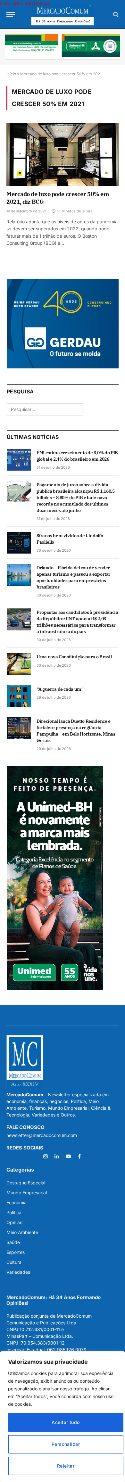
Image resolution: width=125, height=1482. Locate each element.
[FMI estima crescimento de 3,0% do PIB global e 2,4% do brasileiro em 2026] (19, 460)
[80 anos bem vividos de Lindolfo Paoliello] (19, 543)
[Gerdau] (63, 366)
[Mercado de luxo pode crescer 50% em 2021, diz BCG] (62, 154)
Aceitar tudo (65, 1422)
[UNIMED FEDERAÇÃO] (62, 47)
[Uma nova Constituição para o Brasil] (19, 664)
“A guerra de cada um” (60, 689)
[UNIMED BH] (55, 988)
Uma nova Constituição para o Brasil (74, 657)
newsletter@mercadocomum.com (41, 1135)
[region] (62, 1416)
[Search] (115, 14)
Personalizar (66, 1444)
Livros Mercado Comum (25, 3)
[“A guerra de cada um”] (19, 696)
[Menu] (10, 14)
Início (11, 73)
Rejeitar (65, 1466)
